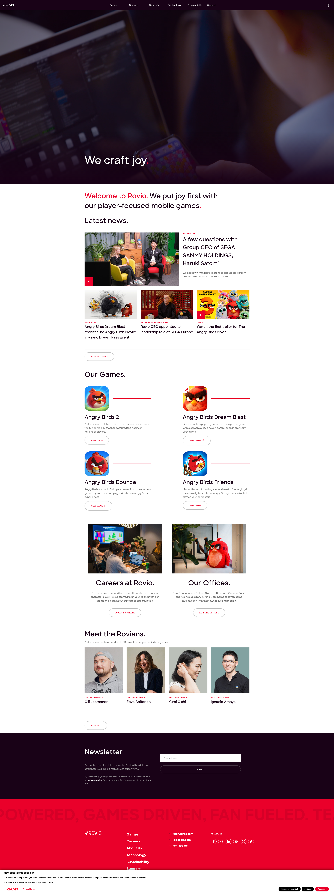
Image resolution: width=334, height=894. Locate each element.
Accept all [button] (322, 889)
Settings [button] (308, 889)
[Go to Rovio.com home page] (8, 5)
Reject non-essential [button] (289, 889)
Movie (200, 322)
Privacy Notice (29, 889)
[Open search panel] (327, 5)
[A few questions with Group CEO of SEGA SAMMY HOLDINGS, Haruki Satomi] (132, 259)
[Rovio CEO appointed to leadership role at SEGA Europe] (167, 304)
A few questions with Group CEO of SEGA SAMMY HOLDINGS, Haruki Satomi (210, 251)
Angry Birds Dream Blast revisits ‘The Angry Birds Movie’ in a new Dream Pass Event (110, 332)
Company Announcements (154, 322)
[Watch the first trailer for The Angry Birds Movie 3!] (223, 304)
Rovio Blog (189, 233)
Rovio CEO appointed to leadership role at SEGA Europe (167, 329)
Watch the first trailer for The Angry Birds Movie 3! (221, 329)
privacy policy (95, 780)
